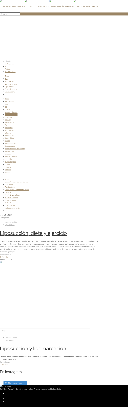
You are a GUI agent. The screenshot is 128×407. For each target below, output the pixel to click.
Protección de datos (42, 389)
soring (7, 172)
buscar (7, 109)
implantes (8, 128)
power (7, 164)
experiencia (9, 122)
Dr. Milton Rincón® (7, 389)
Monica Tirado (10, 200)
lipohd (7, 141)
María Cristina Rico (12, 195)
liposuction (9, 151)
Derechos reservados (24, 389)
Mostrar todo (10, 72)
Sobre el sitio (56, 389)
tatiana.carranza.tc (12, 208)
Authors (8, 69)
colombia (8, 117)
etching (8, 120)
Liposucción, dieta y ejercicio (33, 233)
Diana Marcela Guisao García (16, 182)
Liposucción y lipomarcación (33, 348)
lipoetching (9, 138)
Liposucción (9, 86)
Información (9, 81)
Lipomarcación (11, 84)
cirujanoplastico (11, 114)
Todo (7, 76)
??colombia (9, 101)
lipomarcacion (10, 146)
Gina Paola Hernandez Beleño (17, 190)
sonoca (8, 169)
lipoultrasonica (11, 156)
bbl (6, 107)
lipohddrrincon (10, 143)
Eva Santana (10, 187)
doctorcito (9, 184)
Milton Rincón (10, 203)
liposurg (8, 154)
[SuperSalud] (5, 386)
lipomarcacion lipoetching (15, 148)
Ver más (5, 257)
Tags (7, 66)
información (9, 130)
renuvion (8, 167)
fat (6, 125)
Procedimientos (11, 89)
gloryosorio (9, 192)
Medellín (8, 159)
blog (6, 79)
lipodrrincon (9, 135)
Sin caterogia (10, 92)
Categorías (9, 64)
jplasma (8, 133)
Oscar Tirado (10, 205)
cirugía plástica (11, 112)
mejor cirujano (10, 162)
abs (6, 104)
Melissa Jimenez (11, 197)
